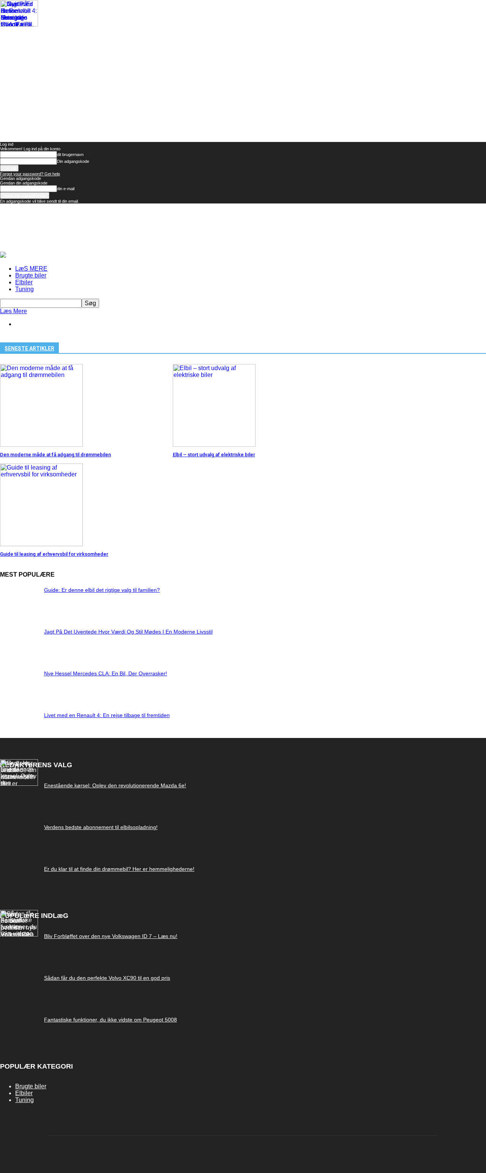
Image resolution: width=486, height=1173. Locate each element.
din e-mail (65, 188)
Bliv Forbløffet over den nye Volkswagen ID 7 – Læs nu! (110, 936)
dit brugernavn (70, 154)
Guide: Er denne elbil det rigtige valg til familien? (102, 590)
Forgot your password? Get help (30, 174)
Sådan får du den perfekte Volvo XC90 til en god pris (107, 978)
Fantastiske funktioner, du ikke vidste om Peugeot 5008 (110, 1020)
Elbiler (24, 282)
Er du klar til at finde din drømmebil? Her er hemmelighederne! (119, 869)
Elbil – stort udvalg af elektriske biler (214, 454)
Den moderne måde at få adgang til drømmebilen (55, 454)
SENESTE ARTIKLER (29, 348)
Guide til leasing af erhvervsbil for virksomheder (54, 554)
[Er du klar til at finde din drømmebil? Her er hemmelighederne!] (19, 783)
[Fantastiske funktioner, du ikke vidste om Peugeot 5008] (19, 934)
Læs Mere (13, 311)
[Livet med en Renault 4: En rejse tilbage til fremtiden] (19, 24)
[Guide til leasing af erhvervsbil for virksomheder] (41, 544)
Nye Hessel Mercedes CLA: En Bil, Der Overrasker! (105, 673)
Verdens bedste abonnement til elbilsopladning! (101, 827)
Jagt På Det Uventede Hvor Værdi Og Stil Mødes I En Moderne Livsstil (128, 632)
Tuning (24, 289)
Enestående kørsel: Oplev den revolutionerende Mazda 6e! (115, 785)
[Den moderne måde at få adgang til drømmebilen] (41, 444)
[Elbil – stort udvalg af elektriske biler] (214, 444)
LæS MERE (31, 268)
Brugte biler (30, 275)
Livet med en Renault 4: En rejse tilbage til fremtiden (107, 715)
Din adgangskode (73, 161)
